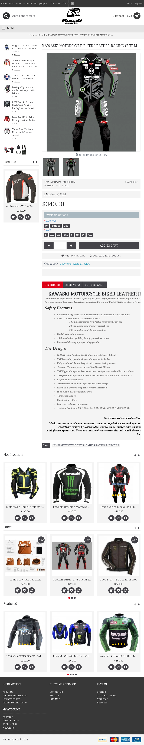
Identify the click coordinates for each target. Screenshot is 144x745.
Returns (55, 695)
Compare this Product (106, 255)
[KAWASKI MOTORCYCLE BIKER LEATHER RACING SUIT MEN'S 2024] (91, 102)
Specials (102, 702)
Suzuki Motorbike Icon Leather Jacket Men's (23, 77)
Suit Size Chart (94, 284)
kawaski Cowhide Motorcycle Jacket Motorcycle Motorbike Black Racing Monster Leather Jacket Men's (72, 507)
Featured (10, 603)
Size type (51, 221)
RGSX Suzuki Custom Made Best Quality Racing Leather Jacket (23, 105)
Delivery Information (15, 695)
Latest (8, 527)
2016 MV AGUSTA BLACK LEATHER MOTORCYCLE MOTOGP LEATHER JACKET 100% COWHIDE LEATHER (25, 656)
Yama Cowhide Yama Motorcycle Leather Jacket (22, 132)
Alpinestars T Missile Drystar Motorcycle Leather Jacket (21, 206)
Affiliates (102, 699)
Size (48, 230)
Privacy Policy (11, 699)
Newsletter (9, 727)
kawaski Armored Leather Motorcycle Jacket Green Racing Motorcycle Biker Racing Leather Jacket (119, 656)
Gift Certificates (106, 695)
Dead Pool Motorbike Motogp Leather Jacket (23, 119)
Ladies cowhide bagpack (25, 579)
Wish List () (10, 724)
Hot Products (13, 454)
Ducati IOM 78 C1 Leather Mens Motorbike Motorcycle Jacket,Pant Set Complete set (119, 579)
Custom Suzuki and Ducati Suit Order (72, 579)
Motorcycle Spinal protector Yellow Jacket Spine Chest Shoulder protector (25, 507)
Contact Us (56, 692)
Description (52, 284)
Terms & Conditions (15, 702)
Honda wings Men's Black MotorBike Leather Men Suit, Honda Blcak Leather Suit (119, 507)
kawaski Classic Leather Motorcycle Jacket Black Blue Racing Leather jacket (72, 656)
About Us (8, 692)
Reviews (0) (72, 284)
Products (10, 161)
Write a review (81, 264)
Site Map (55, 699)
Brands (101, 692)
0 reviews (65, 264)
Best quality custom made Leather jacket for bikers (24, 90)
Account (8, 717)
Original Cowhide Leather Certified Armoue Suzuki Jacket (24, 48)
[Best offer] (9, 149)
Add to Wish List (75, 255)
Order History (11, 720)
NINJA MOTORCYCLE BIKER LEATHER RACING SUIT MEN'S (86, 445)
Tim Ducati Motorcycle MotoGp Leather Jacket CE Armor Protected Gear (25, 63)
